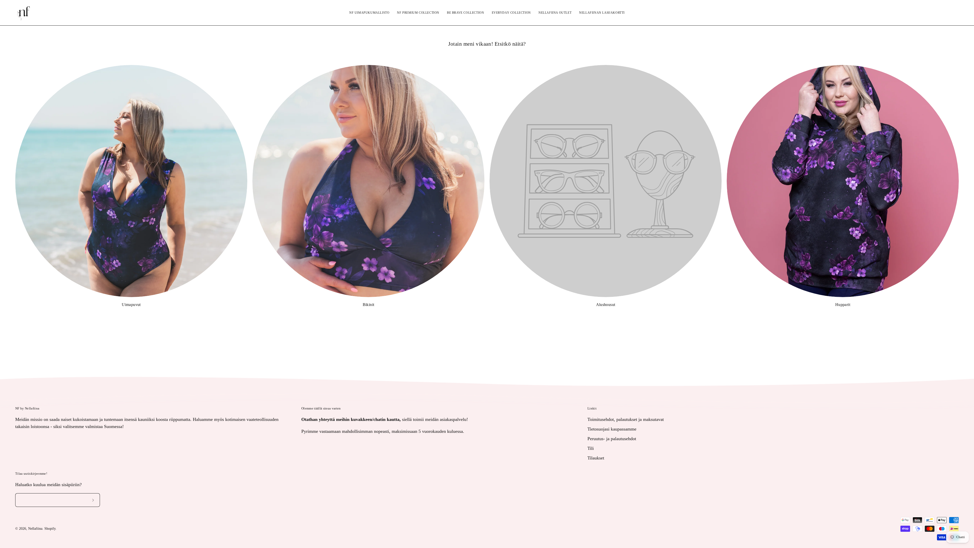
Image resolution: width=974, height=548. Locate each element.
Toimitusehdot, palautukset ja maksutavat (625, 419)
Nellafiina (35, 528)
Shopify (50, 528)
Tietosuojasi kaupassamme (611, 428)
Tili (590, 448)
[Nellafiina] (24, 13)
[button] (942, 12)
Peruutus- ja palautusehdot (611, 438)
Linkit (592, 408)
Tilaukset (595, 457)
